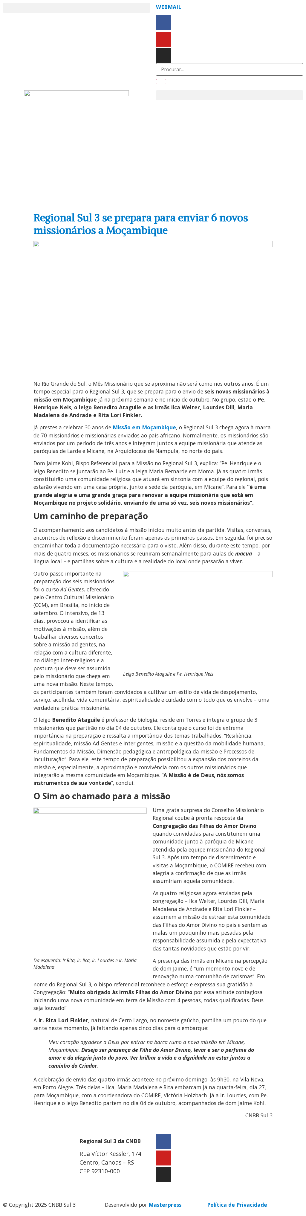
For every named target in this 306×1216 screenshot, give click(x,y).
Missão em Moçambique (144, 427)
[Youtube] (163, 39)
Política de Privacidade (237, 1204)
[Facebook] (163, 22)
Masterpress (165, 1204)
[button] (76, 8)
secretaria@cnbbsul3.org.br (115, 1183)
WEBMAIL (168, 6)
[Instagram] (163, 55)
